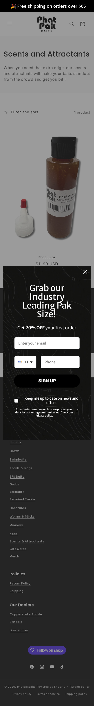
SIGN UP (47, 380)
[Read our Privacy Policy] (77, 410)
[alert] (47, 6)
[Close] (85, 272)
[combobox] (25, 362)
